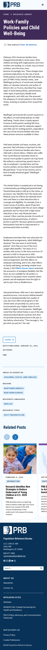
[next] (15, 437)
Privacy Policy (9, 635)
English (8, 404)
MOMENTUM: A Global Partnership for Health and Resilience (19, 608)
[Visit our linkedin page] (10, 561)
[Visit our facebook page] (4, 561)
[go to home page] (11, 7)
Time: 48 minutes (28, 44)
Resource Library (22, 14)
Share (8, 339)
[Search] (41, 568)
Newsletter (8, 583)
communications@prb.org (14, 556)
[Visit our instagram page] (7, 561)
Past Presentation (14, 415)
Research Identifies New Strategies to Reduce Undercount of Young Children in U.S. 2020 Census (18, 492)
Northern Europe (13, 392)
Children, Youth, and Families (20, 377)
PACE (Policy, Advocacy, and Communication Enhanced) (22, 616)
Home (6, 14)
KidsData (7, 602)
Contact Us (8, 588)
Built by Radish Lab (11, 630)
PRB (5, 355)
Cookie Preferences (11, 640)
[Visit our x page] (15, 561)
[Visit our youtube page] (12, 561)
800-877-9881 (9, 553)
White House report (25, 268)
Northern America (14, 388)
